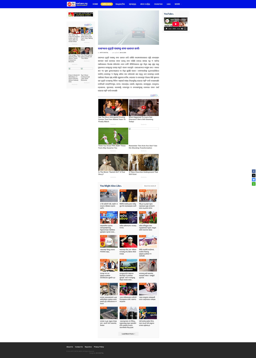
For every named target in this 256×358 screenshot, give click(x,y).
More (177, 4)
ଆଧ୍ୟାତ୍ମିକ (120, 4)
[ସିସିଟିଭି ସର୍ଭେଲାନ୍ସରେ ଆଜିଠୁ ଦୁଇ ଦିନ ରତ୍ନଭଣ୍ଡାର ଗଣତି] (128, 195)
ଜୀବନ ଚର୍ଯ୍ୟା (145, 4)
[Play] (167, 29)
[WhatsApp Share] (254, 184)
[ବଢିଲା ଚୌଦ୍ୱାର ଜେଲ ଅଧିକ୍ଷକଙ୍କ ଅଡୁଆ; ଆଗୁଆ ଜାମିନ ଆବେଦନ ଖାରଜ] (148, 217)
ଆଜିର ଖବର (106, 4)
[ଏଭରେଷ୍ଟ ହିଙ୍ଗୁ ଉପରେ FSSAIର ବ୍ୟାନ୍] (109, 241)
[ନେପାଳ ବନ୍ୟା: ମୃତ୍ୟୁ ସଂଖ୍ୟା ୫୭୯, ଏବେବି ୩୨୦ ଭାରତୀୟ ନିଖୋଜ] (109, 313)
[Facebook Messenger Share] (254, 179)
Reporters (88, 347)
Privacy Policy (99, 347)
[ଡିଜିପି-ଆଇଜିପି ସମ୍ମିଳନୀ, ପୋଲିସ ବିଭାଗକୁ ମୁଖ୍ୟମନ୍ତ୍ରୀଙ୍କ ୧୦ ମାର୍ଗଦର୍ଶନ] (148, 241)
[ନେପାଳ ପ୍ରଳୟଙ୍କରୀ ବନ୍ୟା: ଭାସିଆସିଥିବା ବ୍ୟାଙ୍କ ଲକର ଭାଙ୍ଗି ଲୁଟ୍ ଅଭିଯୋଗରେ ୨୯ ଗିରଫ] (109, 289)
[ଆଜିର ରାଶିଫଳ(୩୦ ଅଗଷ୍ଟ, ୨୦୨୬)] (128, 217)
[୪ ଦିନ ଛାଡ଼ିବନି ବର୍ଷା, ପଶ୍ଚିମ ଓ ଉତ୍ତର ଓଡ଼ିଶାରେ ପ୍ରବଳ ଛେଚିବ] (109, 195)
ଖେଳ (169, 4)
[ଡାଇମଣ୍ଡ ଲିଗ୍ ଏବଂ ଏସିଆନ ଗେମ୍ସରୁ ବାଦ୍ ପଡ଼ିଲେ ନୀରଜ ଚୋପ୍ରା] (128, 241)
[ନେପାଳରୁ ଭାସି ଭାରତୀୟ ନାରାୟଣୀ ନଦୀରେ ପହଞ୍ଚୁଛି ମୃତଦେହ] (148, 265)
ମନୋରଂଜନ (158, 4)
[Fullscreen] (185, 29)
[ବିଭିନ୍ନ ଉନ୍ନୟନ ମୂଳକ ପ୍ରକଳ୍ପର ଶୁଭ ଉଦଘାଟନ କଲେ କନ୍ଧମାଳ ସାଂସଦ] (148, 195)
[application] (176, 24)
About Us (69, 347)
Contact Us (79, 347)
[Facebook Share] (254, 171)
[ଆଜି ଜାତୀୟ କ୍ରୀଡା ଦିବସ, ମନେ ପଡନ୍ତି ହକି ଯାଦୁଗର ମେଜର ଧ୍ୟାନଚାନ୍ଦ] (148, 313)
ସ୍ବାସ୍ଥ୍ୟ (132, 4)
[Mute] (182, 29)
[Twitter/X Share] (254, 175)
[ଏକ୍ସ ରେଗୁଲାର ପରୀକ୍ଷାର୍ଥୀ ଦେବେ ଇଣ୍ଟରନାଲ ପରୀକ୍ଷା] (148, 289)
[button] (253, 188)
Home (95, 4)
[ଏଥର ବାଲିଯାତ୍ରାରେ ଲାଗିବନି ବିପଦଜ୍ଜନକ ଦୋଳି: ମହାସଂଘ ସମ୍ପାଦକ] (128, 289)
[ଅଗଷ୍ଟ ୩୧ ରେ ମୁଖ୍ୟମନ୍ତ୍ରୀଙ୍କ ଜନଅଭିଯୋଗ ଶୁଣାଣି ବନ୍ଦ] (109, 265)
